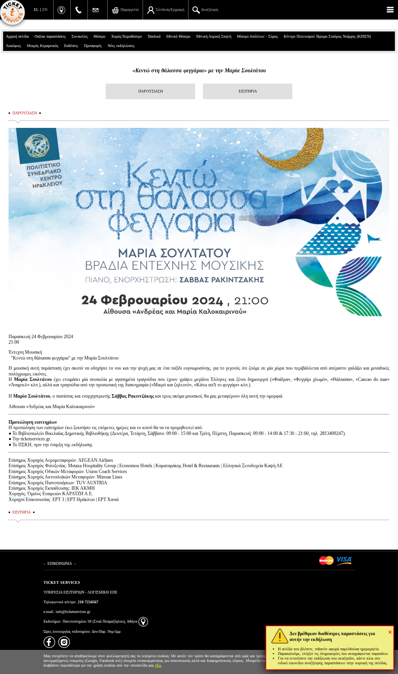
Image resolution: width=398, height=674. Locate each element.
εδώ (158, 665)
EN (44, 9)
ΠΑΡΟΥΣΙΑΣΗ (150, 91)
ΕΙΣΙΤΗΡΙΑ (248, 91)
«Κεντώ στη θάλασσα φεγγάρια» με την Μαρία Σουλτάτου (199, 70)
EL (36, 9)
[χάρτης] (143, 621)
